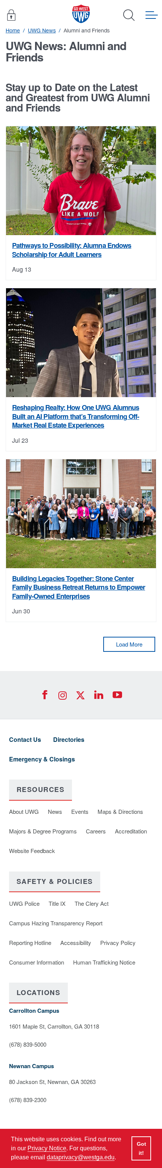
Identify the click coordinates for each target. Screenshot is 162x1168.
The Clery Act (92, 903)
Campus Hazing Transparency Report (55, 923)
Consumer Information (36, 962)
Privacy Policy (118, 942)
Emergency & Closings (42, 759)
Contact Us (25, 739)
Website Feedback (32, 851)
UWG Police (24, 903)
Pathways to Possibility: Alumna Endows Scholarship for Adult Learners (71, 250)
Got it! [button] (141, 1148)
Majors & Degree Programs (43, 831)
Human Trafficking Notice (104, 962)
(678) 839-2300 (27, 1100)
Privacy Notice (47, 1148)
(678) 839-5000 (27, 1044)
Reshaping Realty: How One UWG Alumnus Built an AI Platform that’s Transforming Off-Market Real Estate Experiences (75, 416)
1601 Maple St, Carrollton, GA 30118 (54, 1026)
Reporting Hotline (30, 942)
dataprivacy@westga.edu (81, 1157)
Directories (68, 739)
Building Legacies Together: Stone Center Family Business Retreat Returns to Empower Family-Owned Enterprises (78, 587)
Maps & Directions (120, 811)
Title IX (57, 903)
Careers (96, 831)
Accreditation (131, 831)
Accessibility (75, 942)
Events (80, 811)
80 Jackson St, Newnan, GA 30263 (52, 1081)
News (55, 811)
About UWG (24, 811)
